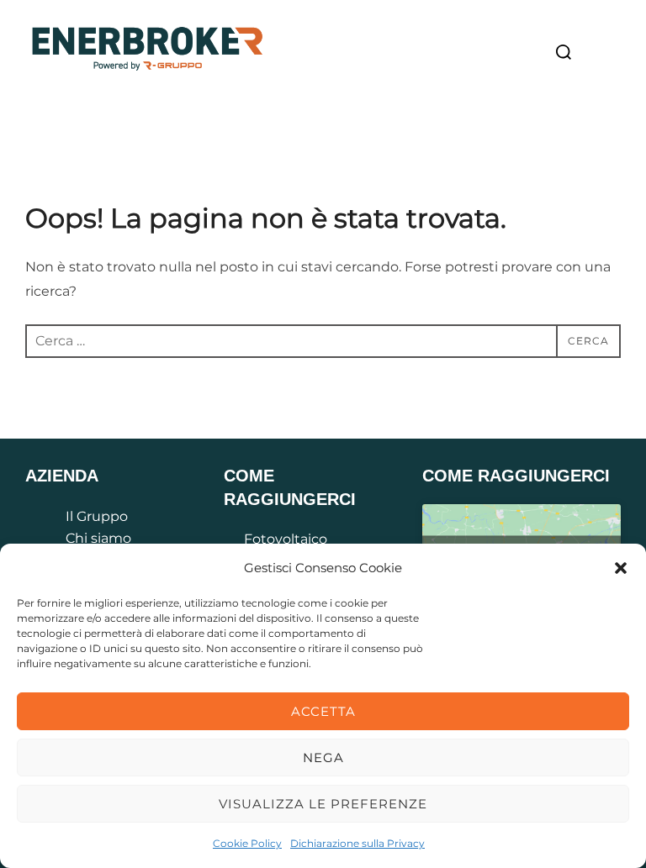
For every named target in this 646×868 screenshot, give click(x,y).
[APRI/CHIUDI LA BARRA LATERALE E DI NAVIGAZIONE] (603, 52)
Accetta (323, 711)
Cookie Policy (247, 843)
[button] (620, 568)
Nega (323, 757)
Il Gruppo (97, 516)
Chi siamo (98, 538)
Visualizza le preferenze (323, 804)
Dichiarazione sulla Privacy (357, 843)
